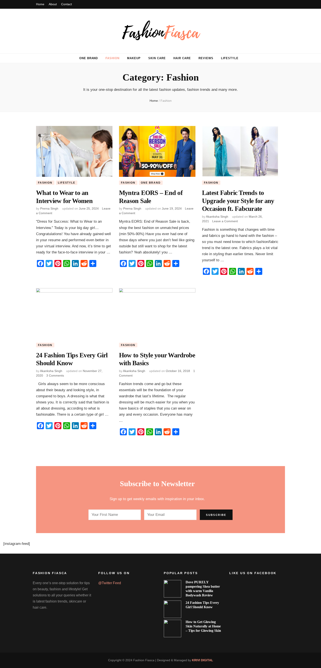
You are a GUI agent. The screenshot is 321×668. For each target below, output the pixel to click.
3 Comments (55, 375)
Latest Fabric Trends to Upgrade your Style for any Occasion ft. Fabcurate (238, 200)
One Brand (88, 58)
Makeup (134, 58)
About (53, 4)
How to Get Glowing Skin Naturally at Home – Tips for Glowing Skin (203, 626)
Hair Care (182, 58)
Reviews (205, 58)
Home (40, 4)
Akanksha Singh (217, 216)
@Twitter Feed (109, 583)
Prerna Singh (49, 208)
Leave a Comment (225, 221)
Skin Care (157, 58)
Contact (66, 4)
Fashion (112, 58)
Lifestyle (230, 58)
